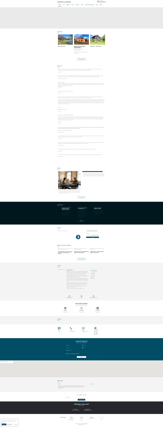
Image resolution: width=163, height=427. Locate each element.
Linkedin (96, 333)
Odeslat (92, 237)
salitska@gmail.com (94, 270)
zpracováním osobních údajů (95, 235)
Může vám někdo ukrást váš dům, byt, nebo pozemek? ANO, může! (66, 209)
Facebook (93, 273)
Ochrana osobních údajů (92, 418)
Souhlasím (4, 424)
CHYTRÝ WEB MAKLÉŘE (84, 423)
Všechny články (81, 197)
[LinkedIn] (103, 417)
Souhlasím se (89, 235)
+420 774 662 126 (94, 271)
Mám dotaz (59, 6)
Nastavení (16, 424)
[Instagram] (101, 417)
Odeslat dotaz (81, 399)
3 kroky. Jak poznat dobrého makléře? (97, 208)
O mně (81, 418)
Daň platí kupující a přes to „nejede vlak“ (82, 208)
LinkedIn (93, 276)
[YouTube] (101, 419)
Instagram (96, 332)
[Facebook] (99, 417)
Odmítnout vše (9, 424)
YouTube (96, 334)
